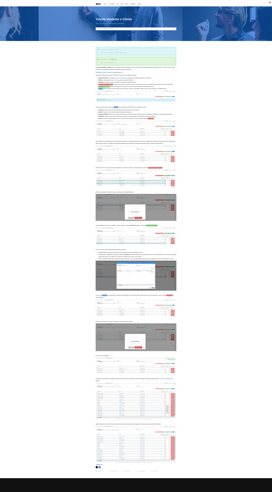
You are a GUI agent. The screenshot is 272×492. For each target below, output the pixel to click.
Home (105, 3)
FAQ (118, 3)
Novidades (133, 3)
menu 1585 (127, 471)
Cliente (115, 80)
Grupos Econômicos (121, 78)
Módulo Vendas (114, 471)
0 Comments (155, 471)
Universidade (111, 3)
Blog (122, 3)
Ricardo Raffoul (141, 471)
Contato (139, 3)
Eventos (126, 3)
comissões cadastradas (165, 378)
